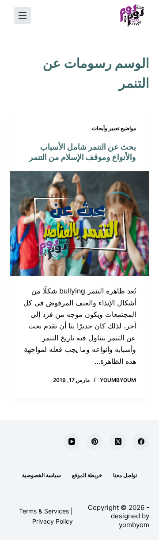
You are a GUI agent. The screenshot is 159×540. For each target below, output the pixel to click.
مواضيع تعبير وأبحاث (114, 128)
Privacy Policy (52, 521)
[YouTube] (71, 441)
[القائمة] (22, 15)
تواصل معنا (125, 475)
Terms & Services (44, 511)
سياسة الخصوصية (41, 475)
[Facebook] (141, 441)
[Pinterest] (95, 441)
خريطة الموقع (87, 475)
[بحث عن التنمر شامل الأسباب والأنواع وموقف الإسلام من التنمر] (80, 224)
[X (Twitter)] (118, 441)
